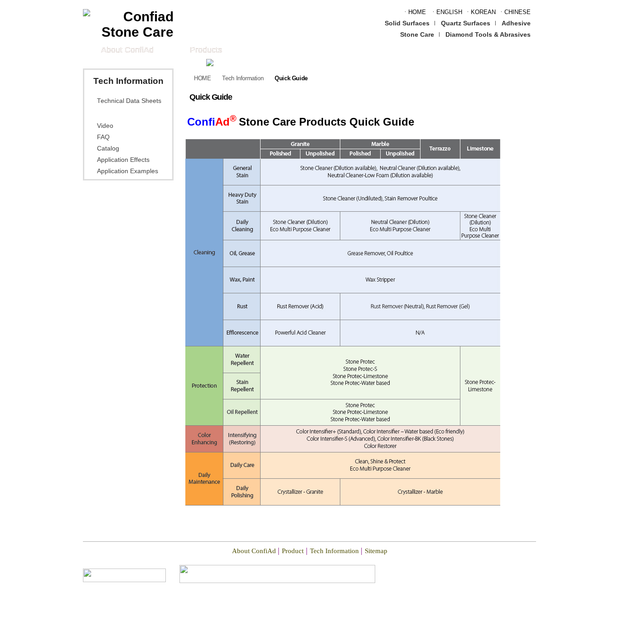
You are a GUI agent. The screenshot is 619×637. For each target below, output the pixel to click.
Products (206, 49)
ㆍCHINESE (514, 12)
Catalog (108, 148)
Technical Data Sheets (129, 100)
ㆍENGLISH (446, 12)
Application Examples (127, 171)
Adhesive (516, 23)
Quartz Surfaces (465, 23)
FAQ (103, 137)
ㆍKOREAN (480, 12)
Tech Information (242, 78)
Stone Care (417, 34)
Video (105, 125)
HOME (202, 78)
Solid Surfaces (407, 23)
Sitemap (376, 550)
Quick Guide (116, 113)
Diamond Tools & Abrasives (488, 34)
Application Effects (123, 159)
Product (293, 550)
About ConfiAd (127, 49)
